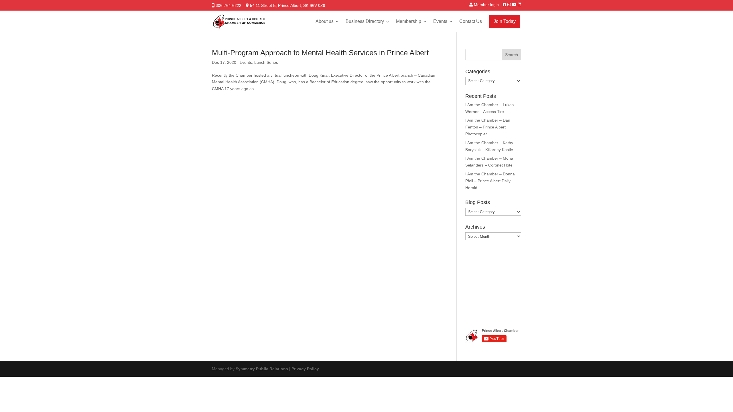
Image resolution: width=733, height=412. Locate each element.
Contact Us (470, 21)
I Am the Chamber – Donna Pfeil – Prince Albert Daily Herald (490, 181)
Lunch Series (266, 62)
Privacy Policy (305, 369)
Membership (408, 21)
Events (440, 21)
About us (325, 21)
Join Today (505, 21)
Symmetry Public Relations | (263, 369)
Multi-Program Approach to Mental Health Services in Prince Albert (320, 52)
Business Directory (365, 21)
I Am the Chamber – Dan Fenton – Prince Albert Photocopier (487, 127)
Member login (486, 4)
